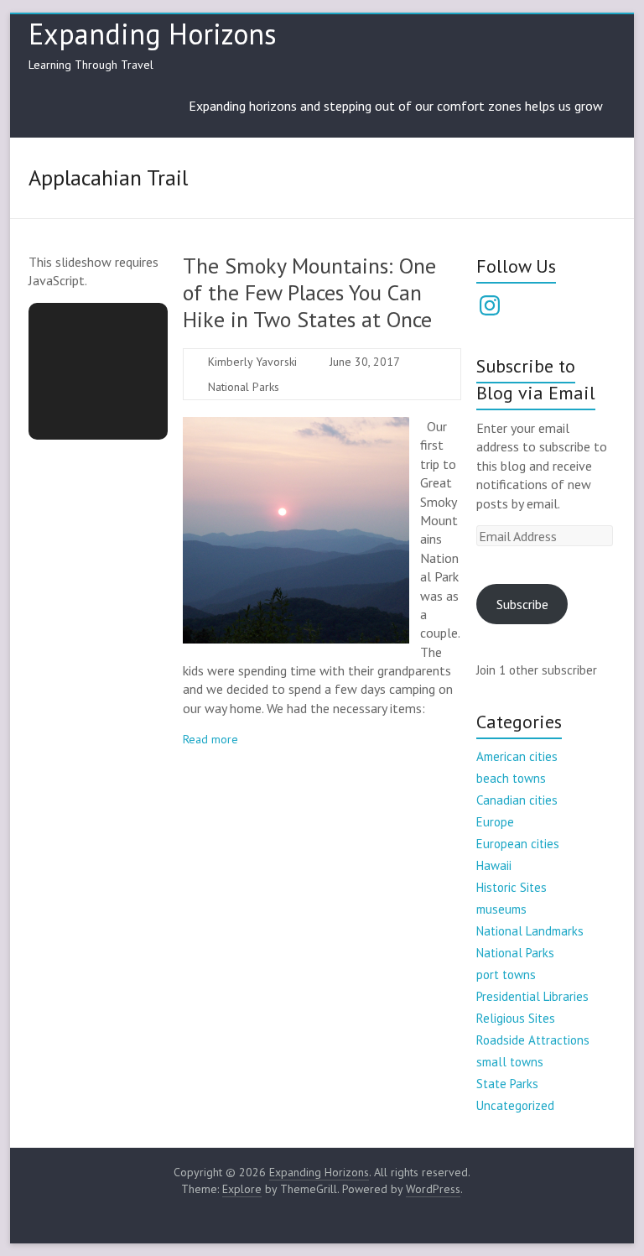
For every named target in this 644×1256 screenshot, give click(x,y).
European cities (517, 844)
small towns (509, 1062)
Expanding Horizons (153, 33)
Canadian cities (517, 800)
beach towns (511, 778)
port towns (506, 974)
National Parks (243, 386)
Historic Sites (511, 887)
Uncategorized (515, 1105)
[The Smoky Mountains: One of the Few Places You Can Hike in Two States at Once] (296, 425)
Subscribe (522, 604)
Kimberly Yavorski (252, 361)
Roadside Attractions (532, 1040)
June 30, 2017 (365, 361)
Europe (495, 822)
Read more (210, 739)
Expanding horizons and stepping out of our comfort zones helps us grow (396, 105)
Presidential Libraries (532, 996)
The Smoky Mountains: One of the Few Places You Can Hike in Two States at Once (309, 292)
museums (501, 909)
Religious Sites (515, 1018)
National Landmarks (530, 931)
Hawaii (494, 865)
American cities (517, 756)
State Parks (507, 1084)
